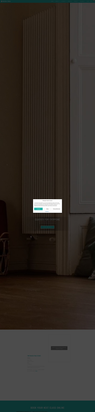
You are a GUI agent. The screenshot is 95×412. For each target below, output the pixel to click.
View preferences (56, 208)
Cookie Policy (47, 211)
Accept (38, 208)
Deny (47, 208)
